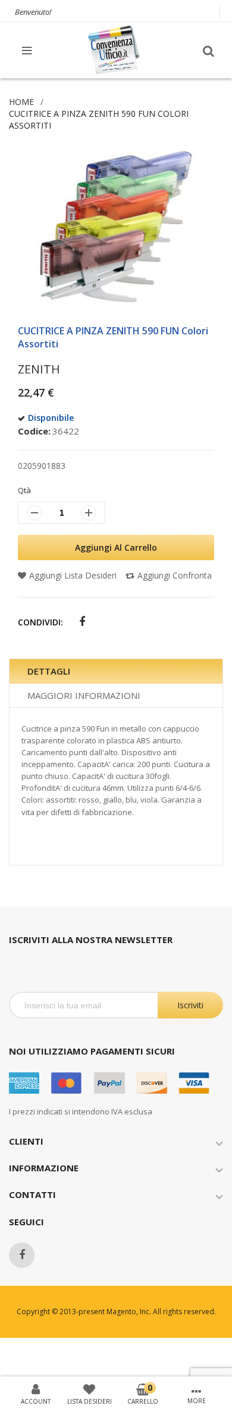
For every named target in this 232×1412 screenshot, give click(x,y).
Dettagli (48, 671)
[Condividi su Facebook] (82, 622)
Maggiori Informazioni (83, 695)
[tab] (116, 671)
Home (21, 101)
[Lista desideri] (89, 1388)
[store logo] (115, 50)
